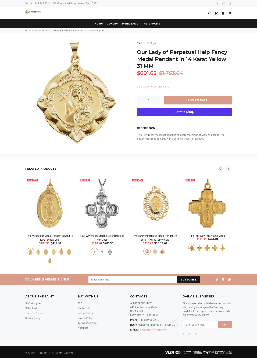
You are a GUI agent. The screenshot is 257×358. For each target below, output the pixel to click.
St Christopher (33, 303)
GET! (225, 324)
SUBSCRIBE (189, 279)
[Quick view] (69, 183)
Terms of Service (34, 313)
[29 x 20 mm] (69, 251)
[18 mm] (199, 247)
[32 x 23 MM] (162, 251)
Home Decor (131, 23)
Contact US (84, 308)
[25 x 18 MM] (154, 251)
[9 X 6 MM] (49, 260)
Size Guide (143, 86)
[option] (50, 216)
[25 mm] (207, 247)
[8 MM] (222, 247)
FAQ (80, 303)
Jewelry (112, 23)
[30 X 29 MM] (109, 251)
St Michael (31, 308)
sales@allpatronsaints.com (153, 329)
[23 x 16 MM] (53, 251)
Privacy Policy (85, 318)
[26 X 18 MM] (61, 251)
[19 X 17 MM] (94, 251)
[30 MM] (214, 247)
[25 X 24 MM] (102, 251)
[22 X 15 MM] (147, 251)
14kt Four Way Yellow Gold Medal (207, 235)
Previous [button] (220, 168)
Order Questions (160, 86)
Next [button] (228, 168)
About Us (83, 328)
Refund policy (32, 318)
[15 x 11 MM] (38, 251)
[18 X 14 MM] (45, 251)
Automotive (152, 23)
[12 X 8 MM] (30, 251)
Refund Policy (85, 313)
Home (99, 23)
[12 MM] (191, 247)
